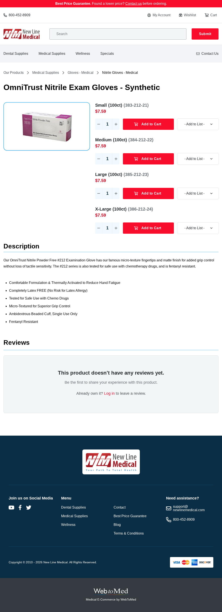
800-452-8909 (19, 15)
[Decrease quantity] (98, 124)
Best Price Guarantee (130, 516)
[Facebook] (20, 507)
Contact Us (210, 53)
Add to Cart (151, 124)
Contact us (133, 3)
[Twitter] (28, 507)
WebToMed (128, 599)
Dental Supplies (15, 53)
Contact (120, 507)
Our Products (13, 72)
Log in (109, 393)
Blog (117, 525)
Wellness (83, 53)
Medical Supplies (52, 53)
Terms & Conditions (129, 533)
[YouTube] (11, 507)
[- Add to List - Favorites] (198, 124)
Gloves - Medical (80, 72)
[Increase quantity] (116, 124)
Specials (107, 53)
